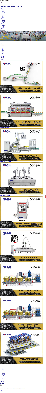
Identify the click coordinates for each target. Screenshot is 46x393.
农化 (2, 15)
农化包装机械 (2, 57)
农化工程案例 (3, 11)
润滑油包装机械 (3, 21)
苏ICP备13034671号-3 (12, 388)
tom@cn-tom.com (2, 378)
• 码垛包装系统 (2, 50)
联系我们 (2, 28)
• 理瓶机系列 (2, 49)
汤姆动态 (3, 27)
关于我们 (2, 391)
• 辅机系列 (2, 48)
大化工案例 (3, 13)
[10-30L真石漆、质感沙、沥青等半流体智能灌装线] (21, 194)
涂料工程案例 (3, 12)
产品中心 (2, 18)
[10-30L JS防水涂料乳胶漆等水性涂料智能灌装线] (21, 126)
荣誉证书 (3, 9)
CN (1, 2)
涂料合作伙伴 (3, 26)
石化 (2, 16)
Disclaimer (18, 388)
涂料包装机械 (3, 20)
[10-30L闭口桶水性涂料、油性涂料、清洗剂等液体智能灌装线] (21, 160)
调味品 (3, 17)
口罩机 (3, 22)
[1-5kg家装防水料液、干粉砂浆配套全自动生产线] (21, 92)
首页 (1, 8)
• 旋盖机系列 (2, 51)
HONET (16, 388)
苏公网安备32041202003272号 (22, 388)
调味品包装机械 (2, 56)
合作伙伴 (2, 23)
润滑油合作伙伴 (3, 25)
